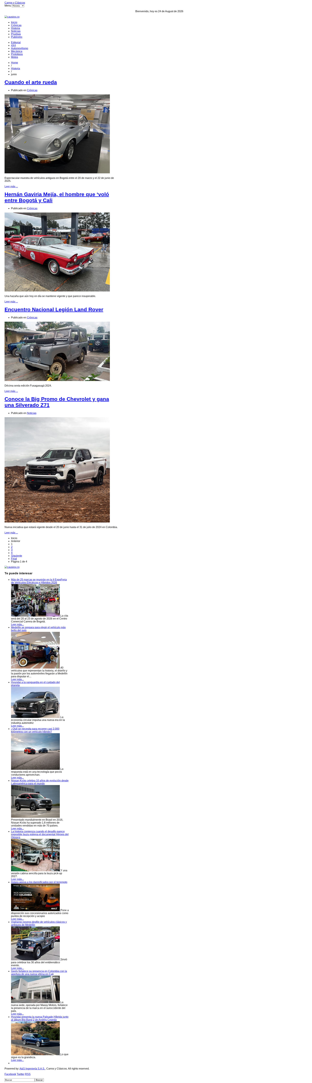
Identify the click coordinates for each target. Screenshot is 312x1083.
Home (14, 62)
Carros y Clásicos (15, 2)
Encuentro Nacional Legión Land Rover (54, 309)
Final (14, 558)
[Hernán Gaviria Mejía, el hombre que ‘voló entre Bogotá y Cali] (57, 290)
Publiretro (16, 37)
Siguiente (16, 555)
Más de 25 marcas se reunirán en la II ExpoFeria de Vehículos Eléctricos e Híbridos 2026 (39, 581)
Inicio (14, 22)
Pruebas (16, 34)
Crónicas (16, 25)
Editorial (16, 42)
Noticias (15, 31)
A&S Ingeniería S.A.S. (32, 1068)
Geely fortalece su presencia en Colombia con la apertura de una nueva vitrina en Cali (39, 972)
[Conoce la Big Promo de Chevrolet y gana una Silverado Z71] (57, 521)
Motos (14, 57)
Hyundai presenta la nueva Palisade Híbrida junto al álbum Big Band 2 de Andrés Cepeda (39, 1018)
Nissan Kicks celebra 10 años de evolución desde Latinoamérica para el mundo (40, 782)
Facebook (10, 1074)
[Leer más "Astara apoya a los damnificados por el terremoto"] (35, 910)
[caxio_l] (12, 567)
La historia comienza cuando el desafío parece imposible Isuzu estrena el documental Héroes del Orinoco (40, 834)
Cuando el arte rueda (31, 82)
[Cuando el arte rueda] (57, 172)
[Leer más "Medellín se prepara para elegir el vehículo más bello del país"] (35, 667)
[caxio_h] (12, 16)
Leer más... (17, 624)
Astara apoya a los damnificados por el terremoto (39, 882)
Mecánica (16, 51)
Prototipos (17, 54)
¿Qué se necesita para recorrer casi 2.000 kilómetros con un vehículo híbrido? (35, 730)
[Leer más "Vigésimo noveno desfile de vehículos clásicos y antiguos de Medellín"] (35, 959)
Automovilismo (19, 48)
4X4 (13, 45)
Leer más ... (11, 186)
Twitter (20, 1074)
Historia (15, 28)
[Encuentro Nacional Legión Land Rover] (57, 380)
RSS (28, 1074)
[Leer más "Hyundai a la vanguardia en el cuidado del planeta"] (35, 717)
